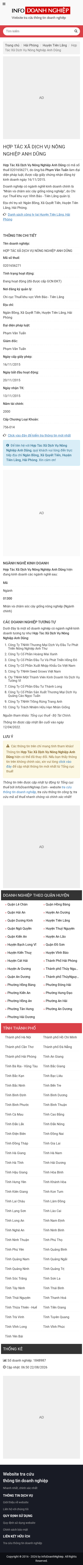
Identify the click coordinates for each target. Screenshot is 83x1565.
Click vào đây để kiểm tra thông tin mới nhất (39, 435)
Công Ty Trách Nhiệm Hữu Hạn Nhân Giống (39, 707)
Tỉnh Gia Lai (51, 1143)
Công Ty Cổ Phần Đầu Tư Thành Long (35, 686)
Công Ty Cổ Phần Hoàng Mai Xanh (32, 654)
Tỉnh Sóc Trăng (16, 1278)
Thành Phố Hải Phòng (60, 961)
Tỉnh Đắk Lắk (14, 1124)
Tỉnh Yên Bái (14, 1336)
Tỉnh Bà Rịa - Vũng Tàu (21, 1066)
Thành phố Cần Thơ (19, 1047)
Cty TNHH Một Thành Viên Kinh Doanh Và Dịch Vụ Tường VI (44, 679)
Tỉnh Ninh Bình (53, 1230)
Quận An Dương (17, 977)
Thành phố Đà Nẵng (57, 1047)
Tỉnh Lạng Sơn (15, 1211)
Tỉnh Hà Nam (52, 1153)
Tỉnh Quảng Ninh (17, 1269)
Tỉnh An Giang (53, 1056)
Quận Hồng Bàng (56, 904)
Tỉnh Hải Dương (54, 1163)
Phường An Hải (55, 1001)
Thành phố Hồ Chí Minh (60, 1037)
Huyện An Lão (54, 936)
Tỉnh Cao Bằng (53, 1114)
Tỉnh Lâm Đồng (54, 1201)
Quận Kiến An (16, 936)
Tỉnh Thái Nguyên (17, 1298)
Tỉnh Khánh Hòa (54, 1182)
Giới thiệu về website (15, 1502)
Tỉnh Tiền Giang (54, 1307)
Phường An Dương (57, 1009)
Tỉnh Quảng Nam (17, 1259)
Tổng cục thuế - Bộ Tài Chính (50, 715)
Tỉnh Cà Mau (14, 1114)
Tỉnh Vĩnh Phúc (54, 1327)
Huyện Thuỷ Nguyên (59, 928)
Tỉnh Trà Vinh (14, 1317)
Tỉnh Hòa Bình (53, 1172)
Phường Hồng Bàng (20, 985)
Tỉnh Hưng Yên (15, 1182)
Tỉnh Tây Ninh (15, 1288)
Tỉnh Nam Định (54, 1220)
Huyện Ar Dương (18, 969)
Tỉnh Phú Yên (14, 1249)
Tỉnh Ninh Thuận (17, 1240)
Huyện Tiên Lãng (56, 920)
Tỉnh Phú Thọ (52, 1240)
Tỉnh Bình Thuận (55, 1105)
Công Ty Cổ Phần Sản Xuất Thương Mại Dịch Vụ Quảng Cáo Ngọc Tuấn (42, 694)
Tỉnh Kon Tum (53, 1192)
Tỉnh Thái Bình (53, 1288)
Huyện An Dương (56, 912)
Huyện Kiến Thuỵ (18, 953)
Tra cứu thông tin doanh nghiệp (22, 1543)
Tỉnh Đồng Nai (53, 1134)
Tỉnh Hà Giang (15, 1153)
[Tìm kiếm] (76, 31)
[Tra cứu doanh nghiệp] (41, 12)
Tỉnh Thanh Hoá (54, 1298)
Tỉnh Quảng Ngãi (55, 1259)
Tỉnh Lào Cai (52, 1211)
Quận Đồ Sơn (54, 945)
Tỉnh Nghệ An (14, 1230)
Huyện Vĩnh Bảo (55, 953)
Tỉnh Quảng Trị (53, 1269)
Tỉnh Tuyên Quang (56, 1317)
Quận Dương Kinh (19, 920)
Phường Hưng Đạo (57, 993)
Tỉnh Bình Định (15, 1095)
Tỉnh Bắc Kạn (14, 1076)
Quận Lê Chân (16, 904)
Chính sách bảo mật (15, 1529)
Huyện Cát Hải (16, 961)
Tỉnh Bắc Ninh (15, 1085)
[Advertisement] (41, 97)
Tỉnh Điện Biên (15, 1134)
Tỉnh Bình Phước (17, 1105)
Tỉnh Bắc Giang (54, 1066)
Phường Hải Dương (20, 1017)
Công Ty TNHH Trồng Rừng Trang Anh (35, 702)
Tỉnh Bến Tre (52, 1085)
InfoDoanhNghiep (52, 1556)
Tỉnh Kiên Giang (16, 1192)
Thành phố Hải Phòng (20, 1056)
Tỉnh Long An (14, 1220)
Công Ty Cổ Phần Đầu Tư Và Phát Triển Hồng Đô (42, 660)
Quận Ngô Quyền (18, 928)
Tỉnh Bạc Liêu (53, 1076)
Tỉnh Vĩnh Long (16, 1327)
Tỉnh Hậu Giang (16, 1172)
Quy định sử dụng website (19, 1522)
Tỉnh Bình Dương (55, 1095)
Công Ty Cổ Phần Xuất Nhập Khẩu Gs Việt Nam (41, 666)
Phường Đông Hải (57, 985)
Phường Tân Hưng (19, 1009)
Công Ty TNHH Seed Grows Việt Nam (34, 671)
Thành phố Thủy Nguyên (61, 969)
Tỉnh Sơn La (51, 1278)
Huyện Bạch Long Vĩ (20, 945)
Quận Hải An (15, 912)
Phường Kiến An (17, 993)
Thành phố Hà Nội (18, 1037)
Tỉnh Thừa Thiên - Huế (21, 1307)
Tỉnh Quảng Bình (55, 1249)
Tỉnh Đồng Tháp (16, 1143)
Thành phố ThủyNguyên (61, 977)
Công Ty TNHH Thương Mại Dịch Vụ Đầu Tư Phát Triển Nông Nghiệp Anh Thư (43, 646)
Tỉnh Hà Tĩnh (14, 1163)
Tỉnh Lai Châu (15, 1201)
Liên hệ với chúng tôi (15, 1509)
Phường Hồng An (18, 1001)
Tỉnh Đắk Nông (53, 1124)
